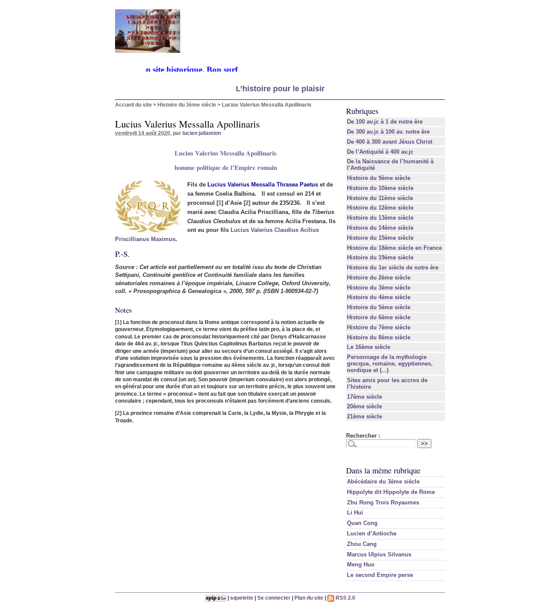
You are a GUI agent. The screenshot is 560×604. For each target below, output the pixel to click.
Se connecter (273, 598)
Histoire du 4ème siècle (378, 297)
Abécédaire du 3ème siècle (383, 481)
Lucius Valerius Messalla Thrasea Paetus (262, 184)
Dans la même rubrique (383, 470)
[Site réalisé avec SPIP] (215, 598)
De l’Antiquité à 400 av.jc (380, 151)
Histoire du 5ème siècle (378, 307)
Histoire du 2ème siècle (378, 277)
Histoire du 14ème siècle (380, 227)
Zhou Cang (362, 544)
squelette (241, 598)
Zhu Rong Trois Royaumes (383, 502)
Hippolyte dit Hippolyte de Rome (391, 492)
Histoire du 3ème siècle (187, 104)
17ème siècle (364, 396)
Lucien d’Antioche (371, 533)
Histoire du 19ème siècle (380, 257)
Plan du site (308, 598)
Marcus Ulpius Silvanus (379, 554)
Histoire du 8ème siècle (378, 337)
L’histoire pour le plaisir (280, 88)
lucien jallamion (201, 133)
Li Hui (355, 512)
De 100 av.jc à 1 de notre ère (385, 121)
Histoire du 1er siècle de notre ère (392, 267)
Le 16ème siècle (368, 347)
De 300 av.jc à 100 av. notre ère (388, 131)
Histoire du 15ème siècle (380, 238)
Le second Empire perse (380, 575)
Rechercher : (363, 435)
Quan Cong (362, 523)
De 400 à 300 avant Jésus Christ (389, 141)
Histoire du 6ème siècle (378, 317)
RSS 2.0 (344, 598)
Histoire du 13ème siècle (380, 217)
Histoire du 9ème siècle (378, 178)
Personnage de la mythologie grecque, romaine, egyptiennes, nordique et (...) (390, 363)
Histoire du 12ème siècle (380, 207)
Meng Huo (360, 564)
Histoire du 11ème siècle (380, 198)
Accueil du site (133, 104)
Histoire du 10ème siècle (380, 188)
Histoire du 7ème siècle (378, 327)
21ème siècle (364, 416)
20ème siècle (364, 406)
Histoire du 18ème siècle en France (394, 248)
